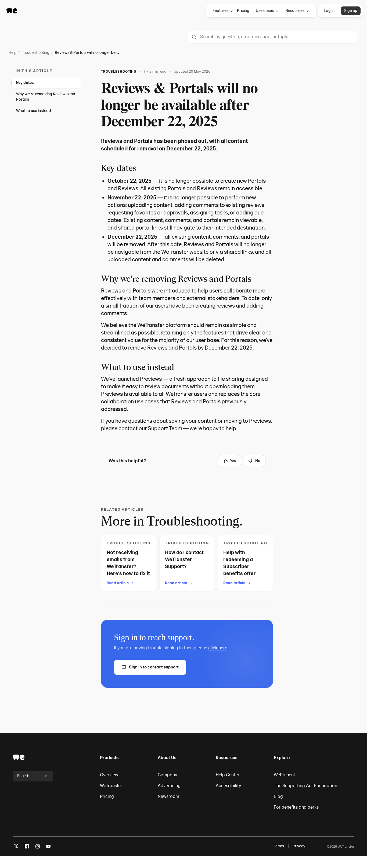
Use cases (265, 10)
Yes (233, 461)
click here (217, 648)
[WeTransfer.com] (11, 10)
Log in (329, 10)
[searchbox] (272, 37)
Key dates (25, 82)
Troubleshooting (35, 52)
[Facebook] (27, 847)
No (257, 461)
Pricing (243, 10)
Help (12, 52)
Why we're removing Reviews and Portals (45, 97)
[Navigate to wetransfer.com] (19, 757)
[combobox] (272, 37)
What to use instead (33, 110)
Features (220, 10)
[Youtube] (48, 847)
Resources (295, 10)
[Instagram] (37, 847)
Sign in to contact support (154, 667)
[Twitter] (16, 847)
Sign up (350, 10)
